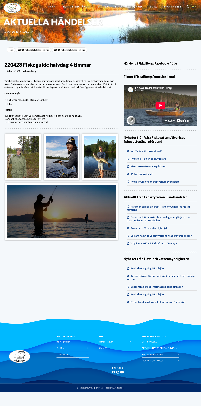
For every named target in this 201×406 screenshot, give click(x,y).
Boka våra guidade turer (152, 354)
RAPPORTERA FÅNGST (77, 6)
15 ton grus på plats (142, 174)
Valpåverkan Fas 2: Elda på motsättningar (154, 243)
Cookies (60, 348)
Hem (11, 50)
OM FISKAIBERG (149, 342)
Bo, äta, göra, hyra (129, 6)
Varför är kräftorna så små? (146, 151)
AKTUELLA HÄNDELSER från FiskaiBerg (159, 348)
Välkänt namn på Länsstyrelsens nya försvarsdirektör (161, 235)
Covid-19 (103, 348)
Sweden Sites (118, 388)
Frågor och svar (106, 342)
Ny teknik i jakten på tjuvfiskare (148, 158)
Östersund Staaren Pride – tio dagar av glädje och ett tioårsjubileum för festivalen (159, 219)
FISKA (51, 6)
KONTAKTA (62, 354)
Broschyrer (172, 6)
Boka (153, 6)
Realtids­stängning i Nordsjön (147, 268)
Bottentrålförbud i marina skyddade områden (157, 286)
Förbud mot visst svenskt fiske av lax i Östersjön (158, 302)
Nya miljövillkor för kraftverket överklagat (155, 181)
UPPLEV (103, 6)
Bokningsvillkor (63, 342)
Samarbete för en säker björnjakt (150, 228)
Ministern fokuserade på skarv (148, 166)
